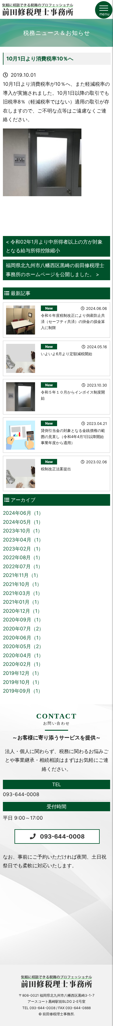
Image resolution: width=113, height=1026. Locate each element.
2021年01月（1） (22, 602)
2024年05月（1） (23, 522)
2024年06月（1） (23, 513)
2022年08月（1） (23, 557)
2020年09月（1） (23, 620)
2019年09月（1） (23, 691)
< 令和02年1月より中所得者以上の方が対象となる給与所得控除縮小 (54, 246)
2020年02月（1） (23, 664)
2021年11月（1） (22, 575)
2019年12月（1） (22, 673)
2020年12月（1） (22, 611)
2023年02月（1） (23, 549)
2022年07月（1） (23, 566)
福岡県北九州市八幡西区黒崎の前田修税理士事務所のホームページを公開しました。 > (55, 269)
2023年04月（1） (23, 540)
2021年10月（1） (22, 584)
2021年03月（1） (23, 593)
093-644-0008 (62, 836)
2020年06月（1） (23, 638)
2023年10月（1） (23, 531)
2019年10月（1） (22, 682)
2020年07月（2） (23, 629)
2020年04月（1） (23, 655)
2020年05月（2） (23, 646)
